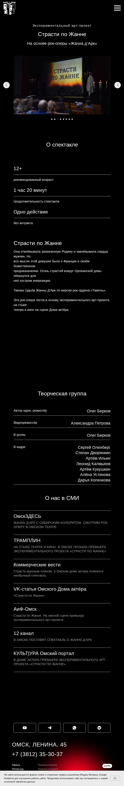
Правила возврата (48, 769)
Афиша (16, 765)
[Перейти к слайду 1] (51, 119)
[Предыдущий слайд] (6, 85)
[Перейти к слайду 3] (57, 119)
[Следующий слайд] (117, 85)
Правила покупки (47, 765)
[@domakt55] (25, 728)
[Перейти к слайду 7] (69, 119)
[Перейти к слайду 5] (63, 119)
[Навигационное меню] (117, 8)
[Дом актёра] (49, 728)
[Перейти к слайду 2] (54, 119)
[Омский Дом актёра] (99, 728)
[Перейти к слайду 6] (66, 119)
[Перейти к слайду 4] (60, 119)
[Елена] (74, 728)
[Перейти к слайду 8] (72, 119)
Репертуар (18, 769)
